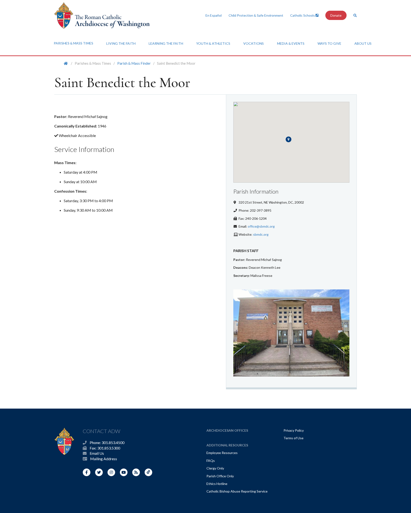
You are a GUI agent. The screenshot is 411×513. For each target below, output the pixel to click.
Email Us (97, 453)
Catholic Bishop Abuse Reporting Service (237, 491)
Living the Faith (121, 43)
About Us (363, 43)
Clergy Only (215, 468)
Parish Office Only (220, 476)
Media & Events (290, 43)
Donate (336, 15)
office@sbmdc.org (261, 226)
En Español (214, 15)
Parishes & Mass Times (73, 43)
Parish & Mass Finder (134, 63)
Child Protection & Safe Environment (256, 15)
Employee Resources (222, 453)
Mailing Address (103, 458)
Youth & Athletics (213, 43)
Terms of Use (293, 438)
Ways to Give (329, 43)
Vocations (253, 43)
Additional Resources (227, 445)
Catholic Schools (303, 15)
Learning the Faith (166, 43)
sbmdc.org (261, 234)
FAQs (210, 461)
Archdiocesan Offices (227, 430)
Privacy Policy (294, 430)
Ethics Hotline (216, 484)
